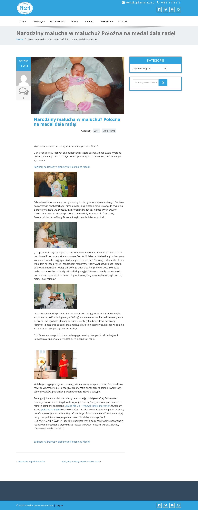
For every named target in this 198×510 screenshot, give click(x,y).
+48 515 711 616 (170, 2)
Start (22, 21)
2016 (96, 130)
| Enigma (58, 505)
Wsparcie (106, 21)
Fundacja (38, 21)
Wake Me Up (109, 130)
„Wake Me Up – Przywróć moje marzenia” (87, 405)
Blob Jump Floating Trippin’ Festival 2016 (81, 461)
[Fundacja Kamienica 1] (27, 7)
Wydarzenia (57, 21)
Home (19, 39)
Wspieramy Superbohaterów (31, 461)
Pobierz (89, 21)
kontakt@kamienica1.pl (140, 2)
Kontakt (123, 21)
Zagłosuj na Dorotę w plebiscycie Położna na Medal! (62, 166)
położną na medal (51, 409)
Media (74, 21)
